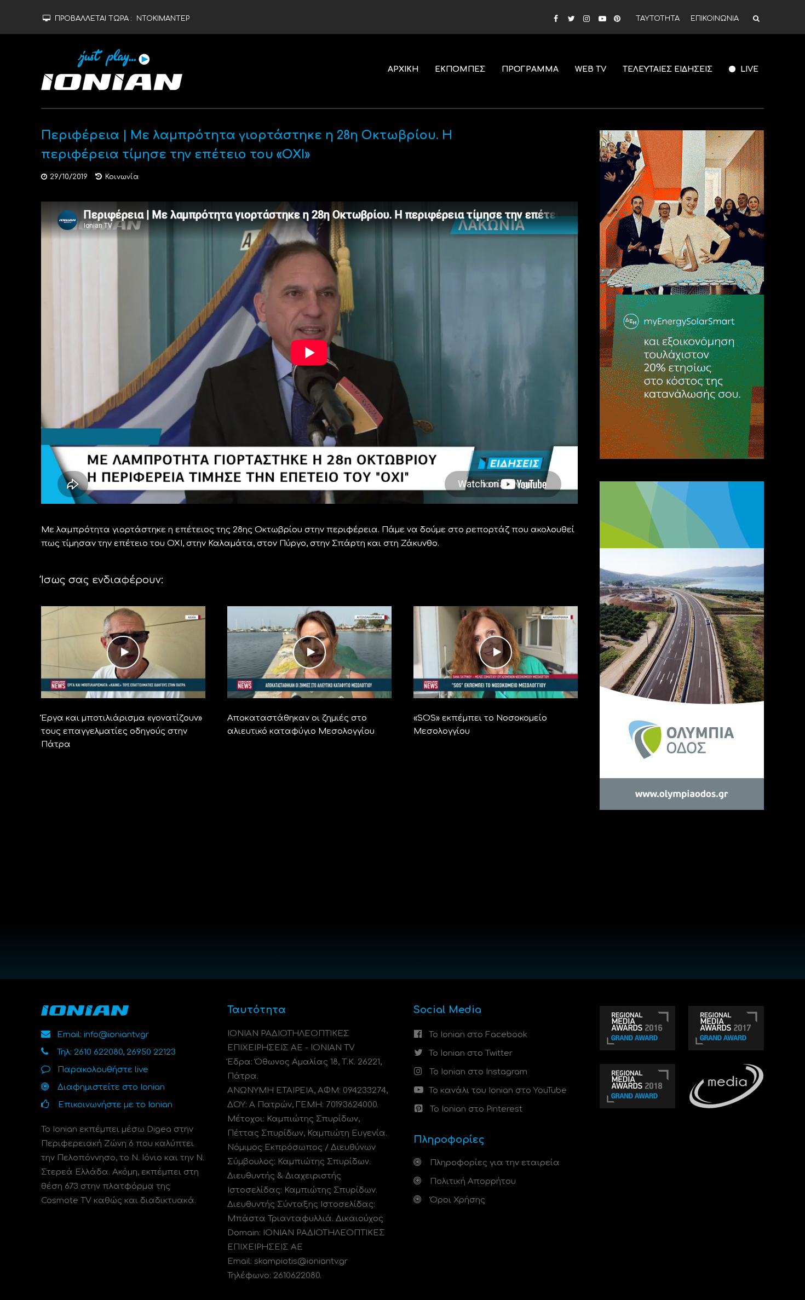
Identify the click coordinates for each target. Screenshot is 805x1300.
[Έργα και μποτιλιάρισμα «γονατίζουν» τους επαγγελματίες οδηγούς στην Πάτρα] (123, 652)
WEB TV (590, 69)
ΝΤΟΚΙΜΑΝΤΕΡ (162, 18)
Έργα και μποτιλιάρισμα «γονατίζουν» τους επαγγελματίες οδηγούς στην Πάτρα (121, 731)
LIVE (748, 69)
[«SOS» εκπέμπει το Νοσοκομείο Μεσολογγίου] (495, 652)
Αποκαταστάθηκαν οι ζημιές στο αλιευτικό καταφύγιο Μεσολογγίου (301, 725)
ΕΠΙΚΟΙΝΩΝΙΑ (715, 18)
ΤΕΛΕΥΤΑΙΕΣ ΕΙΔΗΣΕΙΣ (667, 69)
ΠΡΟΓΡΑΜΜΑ (530, 69)
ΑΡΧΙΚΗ (403, 69)
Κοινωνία (122, 177)
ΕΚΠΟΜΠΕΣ (460, 69)
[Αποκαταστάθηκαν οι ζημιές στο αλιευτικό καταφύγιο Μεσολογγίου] (309, 652)
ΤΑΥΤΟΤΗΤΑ (658, 18)
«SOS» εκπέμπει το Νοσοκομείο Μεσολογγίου (480, 725)
